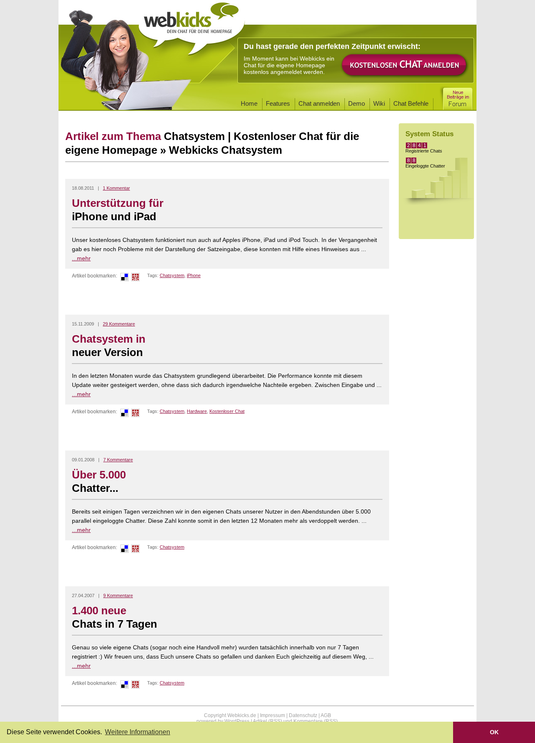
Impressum (272, 715)
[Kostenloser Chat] (404, 77)
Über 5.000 (99, 481)
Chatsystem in (108, 346)
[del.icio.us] (124, 279)
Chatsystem (172, 275)
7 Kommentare (118, 459)
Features (278, 103)
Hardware (197, 411)
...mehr (81, 258)
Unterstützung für (117, 210)
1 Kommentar (116, 188)
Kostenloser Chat (227, 411)
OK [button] (494, 732)
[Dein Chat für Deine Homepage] (192, 26)
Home (249, 103)
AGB (326, 715)
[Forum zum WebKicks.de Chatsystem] (457, 97)
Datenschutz (303, 715)
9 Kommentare (118, 595)
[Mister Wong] (135, 279)
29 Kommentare (119, 323)
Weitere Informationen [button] (137, 731)
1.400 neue (114, 617)
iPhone (194, 275)
